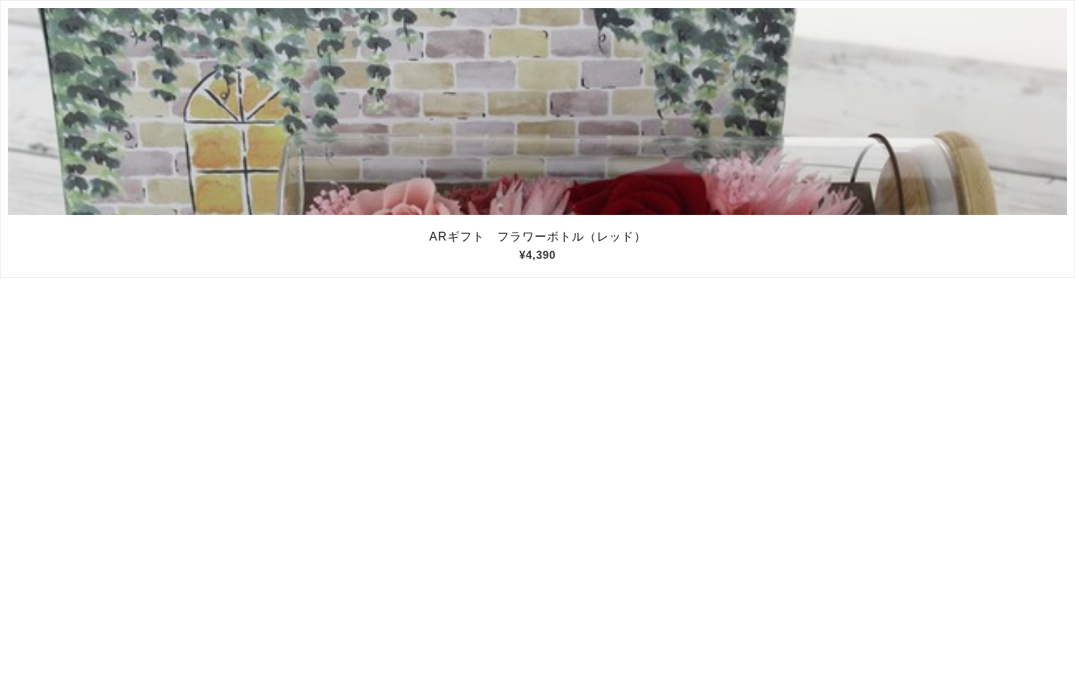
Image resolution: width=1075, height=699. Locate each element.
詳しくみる (538, 112)
